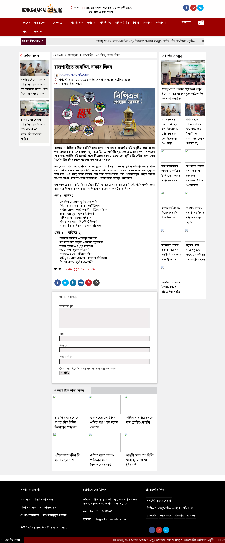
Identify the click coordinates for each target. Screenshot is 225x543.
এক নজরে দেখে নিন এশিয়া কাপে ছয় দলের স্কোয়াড (104, 422)
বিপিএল (81, 269)
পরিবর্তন (188, 508)
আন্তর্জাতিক (76, 22)
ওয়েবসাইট (65, 357)
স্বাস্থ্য (24, 31)
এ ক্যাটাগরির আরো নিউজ (69, 390)
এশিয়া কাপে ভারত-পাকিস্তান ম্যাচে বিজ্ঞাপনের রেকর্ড (102, 460)
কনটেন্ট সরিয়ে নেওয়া (159, 500)
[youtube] (200, 8)
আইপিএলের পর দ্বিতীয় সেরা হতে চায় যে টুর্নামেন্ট (140, 460)
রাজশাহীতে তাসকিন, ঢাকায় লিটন (101, 55)
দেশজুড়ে (57, 22)
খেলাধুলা (161, 22)
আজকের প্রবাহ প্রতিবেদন (74, 75)
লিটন (93, 269)
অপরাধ (91, 22)
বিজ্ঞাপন (152, 515)
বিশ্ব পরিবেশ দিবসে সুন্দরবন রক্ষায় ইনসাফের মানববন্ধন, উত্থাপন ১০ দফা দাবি (195, 176)
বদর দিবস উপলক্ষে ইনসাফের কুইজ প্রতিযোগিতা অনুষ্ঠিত (171, 287)
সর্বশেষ (26, 22)
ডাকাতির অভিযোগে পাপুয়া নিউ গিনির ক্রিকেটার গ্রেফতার (67, 422)
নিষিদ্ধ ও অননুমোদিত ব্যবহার (163, 508)
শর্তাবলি (179, 515)
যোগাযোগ (166, 515)
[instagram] (193, 8)
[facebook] (186, 8)
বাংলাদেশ (39, 22)
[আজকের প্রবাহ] (42, 9)
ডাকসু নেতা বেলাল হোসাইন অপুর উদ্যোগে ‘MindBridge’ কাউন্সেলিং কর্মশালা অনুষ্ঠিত (133, 41)
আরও (34, 31)
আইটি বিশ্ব (105, 22)
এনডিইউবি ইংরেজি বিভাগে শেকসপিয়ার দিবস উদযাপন (171, 212)
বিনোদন (147, 22)
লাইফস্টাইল (122, 22)
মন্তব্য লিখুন (66, 306)
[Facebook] (57, 282)
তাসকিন (69, 269)
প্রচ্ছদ (60, 55)
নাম (61, 334)
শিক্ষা (136, 22)
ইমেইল (63, 345)
